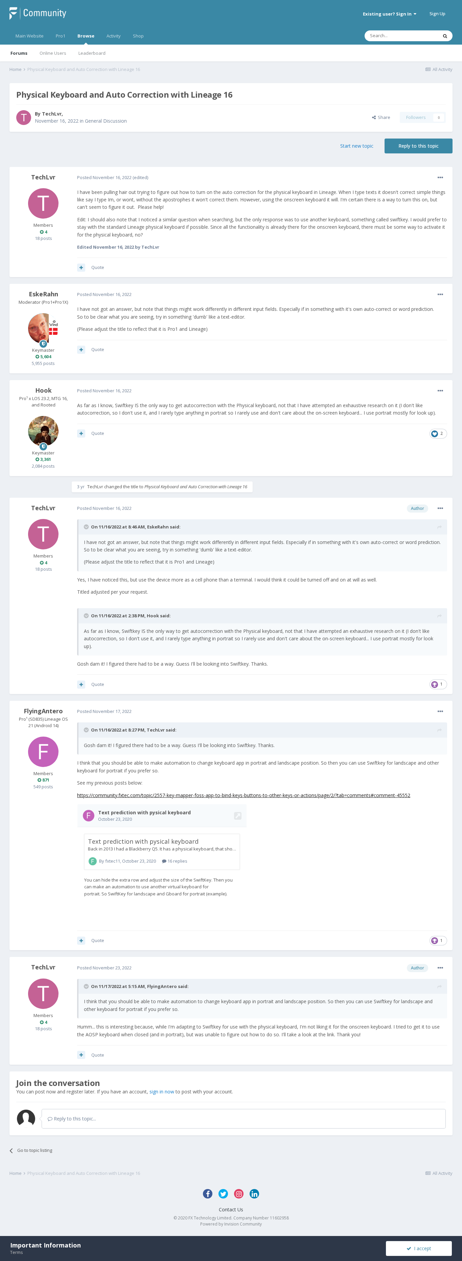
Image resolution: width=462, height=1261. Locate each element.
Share (383, 117)
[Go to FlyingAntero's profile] (43, 752)
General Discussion (106, 121)
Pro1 (60, 36)
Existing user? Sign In (388, 14)
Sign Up (437, 13)
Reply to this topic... (74, 1118)
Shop (138, 36)
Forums (18, 53)
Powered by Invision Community (231, 1224)
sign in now (161, 1091)
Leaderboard (92, 53)
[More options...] (440, 178)
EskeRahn (43, 294)
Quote (97, 267)
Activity (114, 36)
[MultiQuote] (81, 268)
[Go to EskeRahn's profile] (43, 328)
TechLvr (52, 113)
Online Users (53, 53)
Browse (85, 36)
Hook (43, 390)
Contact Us (231, 1209)
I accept (421, 1248)
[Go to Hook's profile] (43, 431)
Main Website (30, 36)
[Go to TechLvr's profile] (23, 117)
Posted (104, 177)
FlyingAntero (43, 711)
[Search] (445, 35)
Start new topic (356, 146)
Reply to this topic (418, 146)
